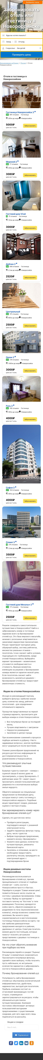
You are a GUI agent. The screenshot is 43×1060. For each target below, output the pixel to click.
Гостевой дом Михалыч (19, 604)
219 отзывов (14, 360)
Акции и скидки (15, 1022)
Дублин (10, 264)
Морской (11, 162)
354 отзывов (14, 490)
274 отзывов (13, 545)
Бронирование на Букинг (9, 63)
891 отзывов (14, 115)
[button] (21, 48)
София (10, 487)
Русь (9, 406)
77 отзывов (14, 164)
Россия (23, 63)
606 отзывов (14, 266)
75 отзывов (13, 216)
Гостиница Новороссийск (20, 112)
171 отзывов (14, 607)
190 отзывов (14, 408)
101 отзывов (14, 314)
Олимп (10, 542)
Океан (10, 357)
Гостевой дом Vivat (16, 214)
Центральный (13, 311)
